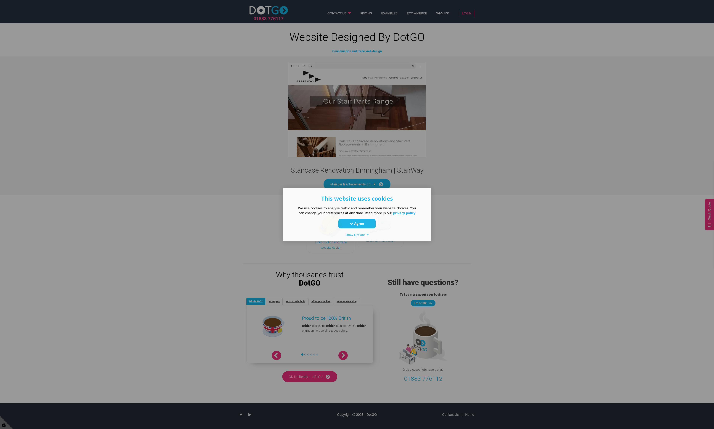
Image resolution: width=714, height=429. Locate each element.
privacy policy (404, 213)
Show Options (356, 235)
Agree (358, 223)
